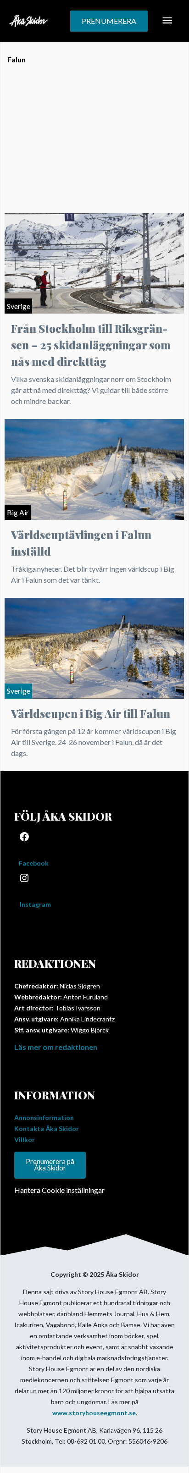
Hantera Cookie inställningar (59, 1190)
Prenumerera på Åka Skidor (50, 1165)
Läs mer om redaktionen (55, 1047)
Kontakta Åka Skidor (46, 1128)
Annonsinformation (44, 1117)
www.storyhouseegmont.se (94, 1413)
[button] (109, 21)
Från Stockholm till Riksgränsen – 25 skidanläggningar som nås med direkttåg (91, 345)
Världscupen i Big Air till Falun (90, 713)
